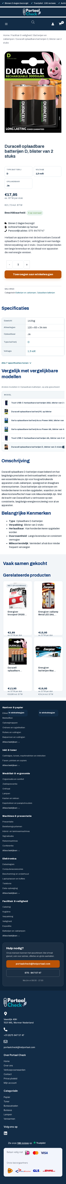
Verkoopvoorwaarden (14, 1069)
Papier (7, 1097)
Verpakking (7, 916)
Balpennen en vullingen (13, 737)
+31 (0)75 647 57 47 (14, 1035)
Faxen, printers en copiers (14, 760)
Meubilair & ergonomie (16, 773)
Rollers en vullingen (11, 732)
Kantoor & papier (12, 707)
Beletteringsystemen (12, 826)
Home (6, 35)
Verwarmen (9, 1118)
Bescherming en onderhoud (15, 874)
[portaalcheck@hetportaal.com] (5, 1041)
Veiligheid (7, 921)
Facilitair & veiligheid (21, 35)
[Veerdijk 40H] (5, 1013)
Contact (8, 1074)
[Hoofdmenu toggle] (6, 24)
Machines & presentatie (17, 816)
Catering (6, 907)
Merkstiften (7, 718)
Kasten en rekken (10, 798)
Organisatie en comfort (13, 779)
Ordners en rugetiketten (13, 727)
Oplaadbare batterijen (46, 293)
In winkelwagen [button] (16, 713)
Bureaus (8, 1110)
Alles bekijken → (11, 742)
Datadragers (8, 864)
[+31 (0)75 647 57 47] (5, 1029)
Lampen (6, 793)
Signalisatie (8, 836)
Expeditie (6, 926)
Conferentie (8, 846)
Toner (6, 1101)
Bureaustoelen (11, 1105)
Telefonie (6, 883)
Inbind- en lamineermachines (16, 831)
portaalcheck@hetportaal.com (33, 964)
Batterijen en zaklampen (26, 293)
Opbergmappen (10, 723)
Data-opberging (10, 888)
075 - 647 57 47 (33, 973)
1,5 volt (32, 351)
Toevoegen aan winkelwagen (33, 274)
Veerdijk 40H (10, 1019)
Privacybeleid (10, 1078)
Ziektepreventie (9, 784)
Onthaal (6, 789)
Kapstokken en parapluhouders (17, 803)
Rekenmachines (10, 841)
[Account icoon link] (52, 24)
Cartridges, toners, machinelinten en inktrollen (24, 756)
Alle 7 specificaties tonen (15, 363)
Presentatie (7, 822)
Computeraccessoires (12, 869)
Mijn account (10, 1082)
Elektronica (9, 858)
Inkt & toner (9, 750)
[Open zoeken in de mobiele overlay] (33, 24)
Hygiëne (6, 911)
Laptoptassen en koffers (13, 879)
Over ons (8, 1065)
